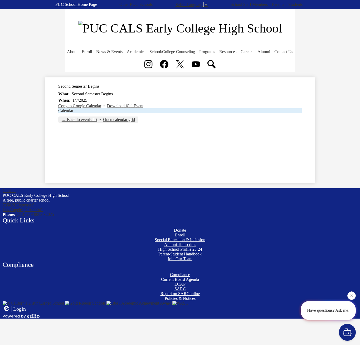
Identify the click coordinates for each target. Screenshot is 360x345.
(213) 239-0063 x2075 (35, 214)
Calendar (65, 110)
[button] (72, 51)
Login (19, 309)
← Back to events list (79, 119)
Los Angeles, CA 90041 (23, 207)
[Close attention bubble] (351, 295)
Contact (9, 190)
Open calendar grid (119, 119)
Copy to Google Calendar (79, 106)
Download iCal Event (125, 106)
